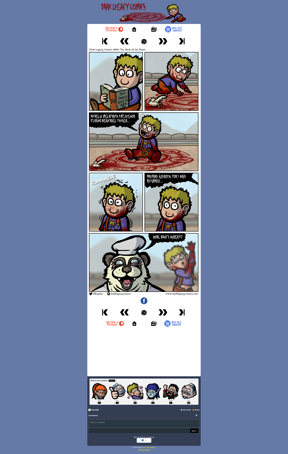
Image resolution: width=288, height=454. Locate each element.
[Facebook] (144, 300)
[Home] (134, 29)
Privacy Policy (144, 450)
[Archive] (153, 29)
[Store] (173, 29)
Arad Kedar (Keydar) (149, 447)
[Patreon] (114, 29)
